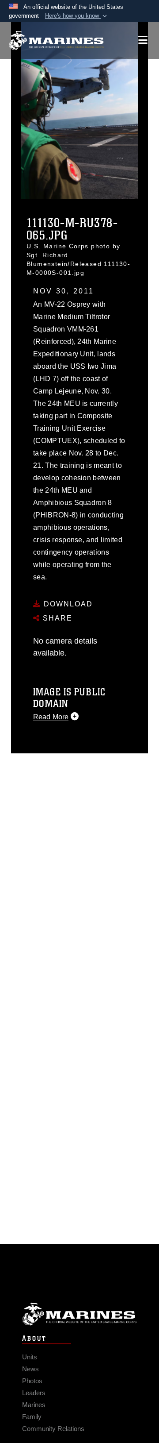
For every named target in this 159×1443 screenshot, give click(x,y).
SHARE (56, 618)
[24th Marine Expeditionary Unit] (56, 40)
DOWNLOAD (67, 604)
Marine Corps (79, 1314)
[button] (77, 16)
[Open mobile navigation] (143, 40)
